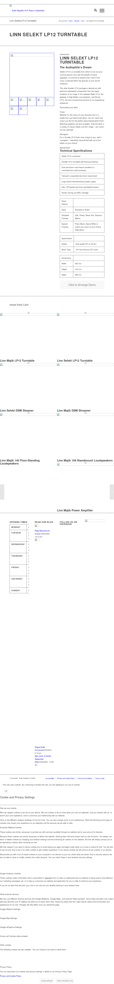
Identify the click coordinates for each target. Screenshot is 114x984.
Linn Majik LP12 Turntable (17, 360)
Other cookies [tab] (5, 945)
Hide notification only (65, 980)
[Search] (94, 10)
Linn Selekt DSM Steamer (17, 410)
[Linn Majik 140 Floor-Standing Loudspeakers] (28, 415)
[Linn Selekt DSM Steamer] (28, 365)
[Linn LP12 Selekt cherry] (31, 101)
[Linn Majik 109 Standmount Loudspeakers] (85, 415)
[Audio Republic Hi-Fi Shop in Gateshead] (27, 10)
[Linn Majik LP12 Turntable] (28, 315)
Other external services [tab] (9, 894)
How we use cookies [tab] (8, 808)
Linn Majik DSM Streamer (74, 410)
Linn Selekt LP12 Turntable (23, 20)
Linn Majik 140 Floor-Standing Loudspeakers (20, 461)
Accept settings (47, 980)
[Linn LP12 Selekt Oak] (40, 101)
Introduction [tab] (64, 54)
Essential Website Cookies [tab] (11, 827)
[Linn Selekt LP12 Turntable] (85, 315)
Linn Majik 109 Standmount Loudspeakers (85, 460)
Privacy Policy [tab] (6, 967)
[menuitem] (94, 10)
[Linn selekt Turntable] (32, 75)
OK (6, 791)
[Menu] (100, 10)
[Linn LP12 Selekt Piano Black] (49, 101)
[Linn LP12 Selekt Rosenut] (14, 110)
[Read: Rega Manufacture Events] (37, 526)
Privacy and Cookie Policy (10, 976)
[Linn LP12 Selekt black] (22, 101)
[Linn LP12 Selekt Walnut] (22, 110)
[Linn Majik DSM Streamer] (85, 365)
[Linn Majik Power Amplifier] (85, 465)
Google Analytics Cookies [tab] (10, 873)
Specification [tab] (65, 147)
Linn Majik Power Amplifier (75, 510)
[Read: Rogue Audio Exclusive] (37, 540)
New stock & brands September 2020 (43, 759)
